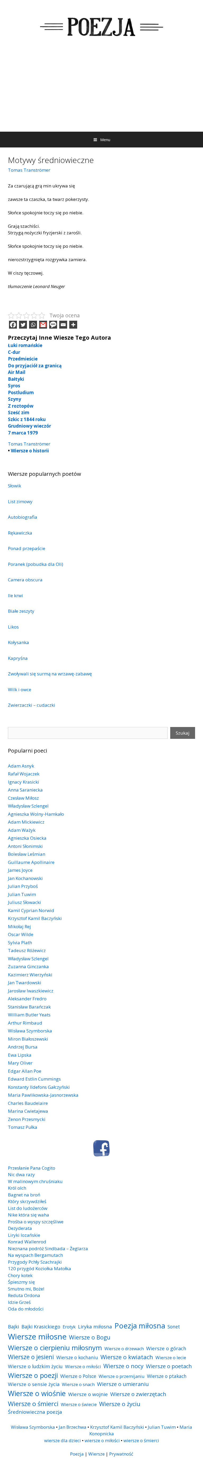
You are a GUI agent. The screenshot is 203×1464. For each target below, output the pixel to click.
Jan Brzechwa (72, 1427)
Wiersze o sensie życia (33, 1384)
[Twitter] (23, 324)
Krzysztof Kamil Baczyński (35, 918)
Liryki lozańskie (24, 1235)
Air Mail (16, 372)
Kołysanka (18, 642)
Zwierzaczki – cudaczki (31, 705)
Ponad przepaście (26, 548)
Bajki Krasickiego (40, 1326)
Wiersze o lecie (170, 1357)
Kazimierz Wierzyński (30, 975)
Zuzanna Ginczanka (28, 966)
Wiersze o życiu (119, 1404)
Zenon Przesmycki (26, 1119)
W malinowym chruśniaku (35, 1181)
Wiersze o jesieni (31, 1357)
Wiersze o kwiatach (126, 1357)
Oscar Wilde (20, 934)
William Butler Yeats (29, 1015)
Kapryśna (18, 658)
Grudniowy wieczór (29, 426)
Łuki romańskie (25, 345)
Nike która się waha (28, 1215)
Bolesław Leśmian (26, 854)
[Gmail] (43, 324)
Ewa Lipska (19, 1055)
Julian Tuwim (22, 894)
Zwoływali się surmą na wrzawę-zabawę (50, 674)
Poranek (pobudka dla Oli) (35, 564)
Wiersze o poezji (33, 1375)
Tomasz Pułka (22, 1127)
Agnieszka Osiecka (27, 838)
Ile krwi (15, 595)
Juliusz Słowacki (24, 902)
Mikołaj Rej (19, 926)
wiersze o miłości (102, 1440)
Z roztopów (21, 406)
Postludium (21, 392)
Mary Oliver (20, 1063)
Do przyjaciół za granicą (35, 366)
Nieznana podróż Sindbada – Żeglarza (48, 1248)
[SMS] (53, 324)
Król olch (17, 1188)
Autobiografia (22, 517)
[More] (73, 324)
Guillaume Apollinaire (31, 862)
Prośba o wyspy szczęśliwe (35, 1222)
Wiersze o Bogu (89, 1337)
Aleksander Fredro (27, 999)
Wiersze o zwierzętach (138, 1394)
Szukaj (183, 733)
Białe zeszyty (21, 611)
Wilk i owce (19, 689)
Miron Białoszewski (28, 1039)
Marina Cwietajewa (28, 1111)
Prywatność (121, 1454)
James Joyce (20, 870)
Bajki (13, 1326)
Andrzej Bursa (23, 1047)
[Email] (63, 324)
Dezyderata (20, 1228)
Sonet (174, 1326)
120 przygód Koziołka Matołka (39, 1268)
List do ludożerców (27, 1208)
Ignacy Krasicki (23, 782)
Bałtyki (16, 379)
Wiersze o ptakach (167, 1376)
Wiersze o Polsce (78, 1376)
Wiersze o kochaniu (77, 1357)
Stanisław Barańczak (29, 1007)
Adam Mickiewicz (26, 822)
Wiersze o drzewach (124, 1349)
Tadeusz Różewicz (27, 950)
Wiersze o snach (78, 1384)
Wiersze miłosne (37, 1336)
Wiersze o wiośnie (37, 1393)
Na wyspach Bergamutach (35, 1255)
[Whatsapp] (33, 324)
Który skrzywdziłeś (27, 1201)
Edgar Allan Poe (24, 1071)
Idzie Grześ (19, 1302)
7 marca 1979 (23, 433)
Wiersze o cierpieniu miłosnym (55, 1347)
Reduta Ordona (24, 1295)
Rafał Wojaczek (23, 774)
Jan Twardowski (24, 983)
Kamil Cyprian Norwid (31, 910)
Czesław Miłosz (23, 798)
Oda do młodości (26, 1309)
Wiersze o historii (30, 451)
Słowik (14, 486)
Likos (13, 627)
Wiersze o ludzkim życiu (35, 1366)
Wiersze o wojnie (88, 1394)
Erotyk (69, 1327)
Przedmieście (23, 359)
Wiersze (96, 1454)
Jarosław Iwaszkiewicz (30, 991)
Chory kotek (20, 1275)
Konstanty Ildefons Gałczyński (39, 1087)
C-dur (14, 352)
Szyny (14, 399)
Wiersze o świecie (79, 1404)
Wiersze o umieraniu (123, 1384)
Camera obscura (25, 580)
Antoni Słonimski (25, 846)
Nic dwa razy (21, 1174)
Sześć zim (18, 412)
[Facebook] (12, 324)
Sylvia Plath (20, 942)
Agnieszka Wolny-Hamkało (36, 814)
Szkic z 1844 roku (27, 419)
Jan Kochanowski (25, 878)
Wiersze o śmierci (33, 1403)
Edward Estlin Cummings (34, 1079)
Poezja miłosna (139, 1325)
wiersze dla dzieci (62, 1440)
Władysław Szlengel (28, 806)
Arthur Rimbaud (25, 1023)
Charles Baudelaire (28, 1103)
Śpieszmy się (21, 1282)
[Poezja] (101, 26)
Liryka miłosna (95, 1326)
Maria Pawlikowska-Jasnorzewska (43, 1095)
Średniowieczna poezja (35, 1411)
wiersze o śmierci (141, 1440)
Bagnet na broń (24, 1195)
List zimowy (20, 501)
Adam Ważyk (21, 830)
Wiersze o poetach (169, 1366)
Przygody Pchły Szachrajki (35, 1262)
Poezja (77, 1454)
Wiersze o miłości (83, 1366)
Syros (14, 386)
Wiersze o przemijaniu (122, 1376)
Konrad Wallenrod (27, 1242)
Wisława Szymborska (30, 1031)
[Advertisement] (101, 92)
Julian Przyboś (23, 886)
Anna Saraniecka (25, 790)
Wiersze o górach (166, 1348)
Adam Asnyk (21, 766)
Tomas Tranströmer (29, 170)
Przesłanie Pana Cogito (31, 1168)
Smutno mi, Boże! (26, 1289)
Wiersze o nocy (123, 1366)
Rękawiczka (20, 533)
